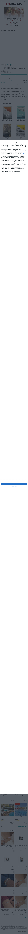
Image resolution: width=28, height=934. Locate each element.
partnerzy (23, 153)
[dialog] (14, 467)
